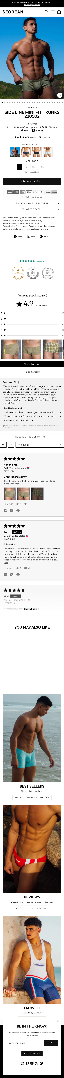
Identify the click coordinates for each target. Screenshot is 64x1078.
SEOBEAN (32, 107)
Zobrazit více (30, 609)
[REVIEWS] (32, 849)
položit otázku (32, 209)
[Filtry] (11, 445)
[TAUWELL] (32, 960)
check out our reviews (32, 908)
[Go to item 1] (11, 349)
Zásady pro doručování (32, 203)
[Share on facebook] (5, 511)
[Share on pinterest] (18, 511)
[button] (20, 137)
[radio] (15, 152)
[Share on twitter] (12, 511)
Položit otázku (32, 371)
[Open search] (3, 445)
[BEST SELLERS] (32, 738)
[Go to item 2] (31, 349)
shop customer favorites (32, 797)
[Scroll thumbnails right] (60, 349)
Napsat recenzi (32, 364)
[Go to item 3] (52, 349)
